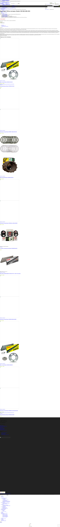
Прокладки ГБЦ (10, 9)
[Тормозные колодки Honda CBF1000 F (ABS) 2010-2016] (9, 108)
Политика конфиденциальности (5, 434)
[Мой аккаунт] (52, 3)
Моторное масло (5, 507)
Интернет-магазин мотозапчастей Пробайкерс (5, 493)
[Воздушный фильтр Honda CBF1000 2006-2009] (7, 412)
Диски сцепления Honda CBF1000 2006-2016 (6, 177)
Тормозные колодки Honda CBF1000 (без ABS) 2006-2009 (8, 223)
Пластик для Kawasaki (5, 516)
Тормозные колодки (2, 428)
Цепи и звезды (1, 425)
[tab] (3, 25)
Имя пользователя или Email (48, 5)
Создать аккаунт (49, 4)
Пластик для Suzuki (4, 15)
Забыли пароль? (47, 9)
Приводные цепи (5, 503)
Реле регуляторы (2, 429)
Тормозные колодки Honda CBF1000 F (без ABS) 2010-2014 (9, 410)
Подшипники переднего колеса (6, 505)
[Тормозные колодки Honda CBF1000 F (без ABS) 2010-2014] (9, 387)
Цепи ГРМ (1, 427)
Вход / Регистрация (3, 520)
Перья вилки (3, 5)
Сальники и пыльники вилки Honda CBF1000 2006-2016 (8, 248)
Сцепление (4, 499)
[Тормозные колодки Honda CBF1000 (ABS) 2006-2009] (9, 296)
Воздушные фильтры (4, 7)
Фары (3, 510)
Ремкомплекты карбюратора (5, 0)
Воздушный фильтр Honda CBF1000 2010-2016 (7, 86)
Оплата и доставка (3, 433)
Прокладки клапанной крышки (6, 501)
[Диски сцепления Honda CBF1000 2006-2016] (9, 154)
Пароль (46, 6)
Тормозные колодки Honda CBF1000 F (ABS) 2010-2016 (8, 131)
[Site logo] (3, 4)
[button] (1, 84)
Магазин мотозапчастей (4, 432)
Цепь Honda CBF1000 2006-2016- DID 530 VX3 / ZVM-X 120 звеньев (10, 273)
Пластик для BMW (4, 16)
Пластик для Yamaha (4, 14)
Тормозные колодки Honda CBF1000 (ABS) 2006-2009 (8, 319)
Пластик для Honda (5, 514)
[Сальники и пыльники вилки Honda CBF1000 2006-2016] (9, 245)
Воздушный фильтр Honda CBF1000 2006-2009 (7, 414)
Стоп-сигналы (4, 511)
